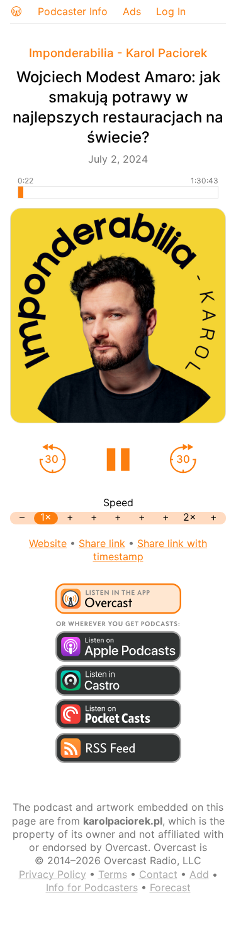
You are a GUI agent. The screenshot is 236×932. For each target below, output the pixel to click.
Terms (112, 874)
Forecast (170, 887)
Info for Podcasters (92, 887)
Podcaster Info (73, 11)
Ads (132, 11)
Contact (158, 874)
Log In (171, 11)
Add (199, 874)
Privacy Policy (52, 874)
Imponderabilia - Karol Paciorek (118, 53)
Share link (102, 543)
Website (48, 543)
